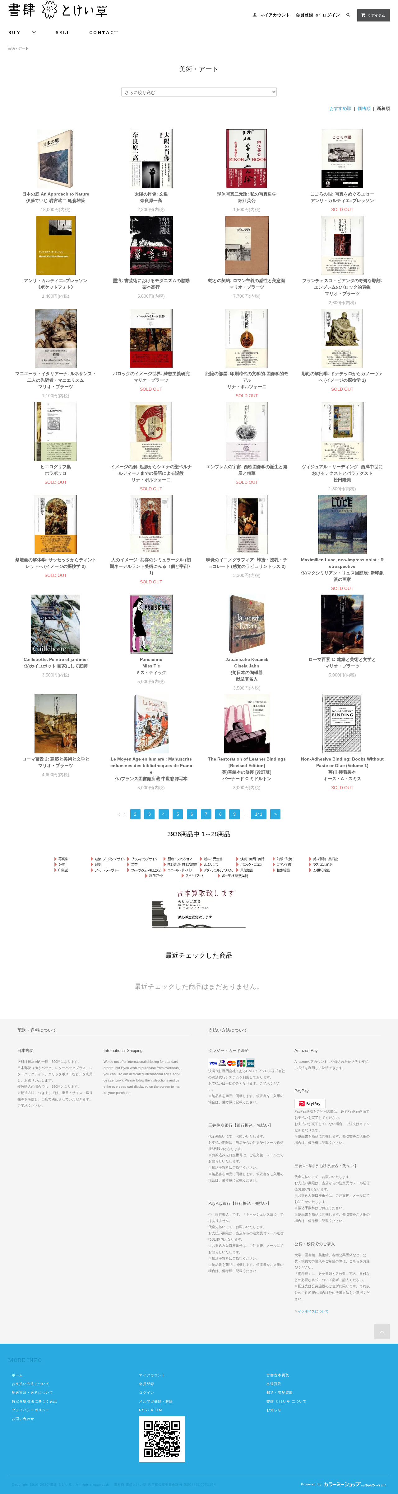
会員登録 (304, 14)
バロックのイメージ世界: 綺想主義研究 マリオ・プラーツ (151, 377)
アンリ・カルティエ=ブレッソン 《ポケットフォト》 (55, 284)
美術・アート (18, 48)
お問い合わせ (23, 1419)
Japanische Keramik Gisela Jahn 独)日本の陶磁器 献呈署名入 (246, 669)
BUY (20, 32)
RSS (143, 1410)
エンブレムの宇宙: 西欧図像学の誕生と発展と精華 (246, 470)
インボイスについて (313, 1311)
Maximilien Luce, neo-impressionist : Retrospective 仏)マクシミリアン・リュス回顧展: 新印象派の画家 (342, 569)
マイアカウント (275, 14)
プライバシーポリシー (30, 1410)
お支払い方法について (30, 1384)
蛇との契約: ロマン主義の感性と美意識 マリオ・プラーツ (246, 284)
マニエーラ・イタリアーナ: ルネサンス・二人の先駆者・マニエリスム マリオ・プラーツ (55, 380)
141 (258, 814)
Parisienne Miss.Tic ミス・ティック (151, 666)
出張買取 (273, 1384)
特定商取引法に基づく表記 (34, 1401)
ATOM (156, 1410)
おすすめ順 (340, 108)
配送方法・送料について (32, 1392)
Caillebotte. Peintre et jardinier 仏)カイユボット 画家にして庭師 (56, 662)
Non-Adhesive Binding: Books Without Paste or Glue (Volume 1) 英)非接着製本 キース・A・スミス (342, 768)
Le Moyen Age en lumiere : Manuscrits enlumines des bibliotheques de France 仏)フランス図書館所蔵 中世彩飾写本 (151, 768)
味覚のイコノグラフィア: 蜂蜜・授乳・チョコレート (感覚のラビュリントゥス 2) (246, 563)
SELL (63, 32)
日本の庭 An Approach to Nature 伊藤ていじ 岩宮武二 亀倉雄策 (55, 197)
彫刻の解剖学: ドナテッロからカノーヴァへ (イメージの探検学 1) (342, 377)
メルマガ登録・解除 (156, 1401)
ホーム (17, 1375)
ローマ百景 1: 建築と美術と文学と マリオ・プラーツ (342, 662)
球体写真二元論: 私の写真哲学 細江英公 (246, 197)
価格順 (364, 108)
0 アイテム (376, 15)
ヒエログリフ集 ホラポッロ (55, 470)
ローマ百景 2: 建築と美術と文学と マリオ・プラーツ (56, 762)
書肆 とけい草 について (286, 1401)
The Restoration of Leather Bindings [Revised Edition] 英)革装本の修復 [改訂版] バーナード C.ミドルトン (247, 768)
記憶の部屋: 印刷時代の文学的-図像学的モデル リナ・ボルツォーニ (247, 380)
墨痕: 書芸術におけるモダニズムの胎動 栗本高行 (151, 284)
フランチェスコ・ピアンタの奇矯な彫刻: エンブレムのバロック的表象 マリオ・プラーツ (342, 287)
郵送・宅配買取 (279, 1392)
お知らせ (273, 1410)
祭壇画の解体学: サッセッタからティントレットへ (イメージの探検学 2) (55, 563)
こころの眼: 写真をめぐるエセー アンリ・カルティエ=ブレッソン (342, 197)
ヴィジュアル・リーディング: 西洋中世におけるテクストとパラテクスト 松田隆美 (342, 473)
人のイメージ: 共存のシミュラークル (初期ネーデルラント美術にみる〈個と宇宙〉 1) (151, 566)
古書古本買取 (277, 1375)
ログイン (331, 14)
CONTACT (103, 32)
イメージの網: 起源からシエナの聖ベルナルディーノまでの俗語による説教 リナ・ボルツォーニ (151, 473)
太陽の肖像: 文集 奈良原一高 (151, 197)
